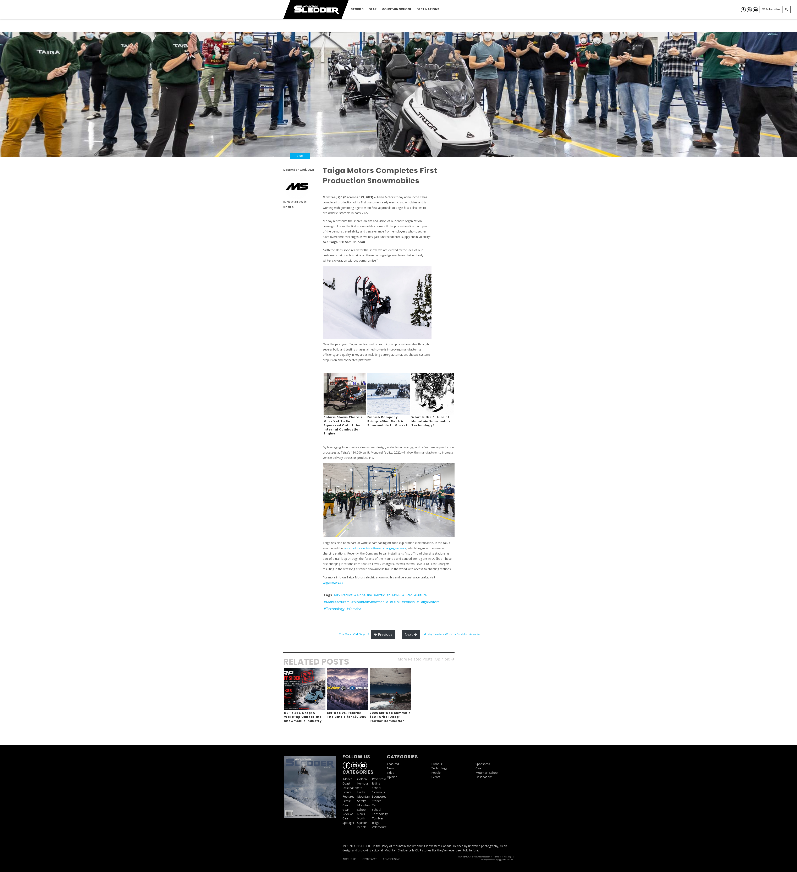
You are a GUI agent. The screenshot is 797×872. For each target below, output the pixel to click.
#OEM (395, 602)
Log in (511, 856)
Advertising (392, 859)
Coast (346, 783)
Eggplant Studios (505, 859)
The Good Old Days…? (354, 634)
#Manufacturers (337, 602)
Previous (384, 634)
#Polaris (408, 602)
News (361, 814)
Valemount (379, 827)
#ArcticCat (382, 595)
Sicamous (378, 792)
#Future (420, 595)
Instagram (749, 9)
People (362, 827)
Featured (348, 796)
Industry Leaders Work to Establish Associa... (452, 634)
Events (346, 792)
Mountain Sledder (297, 201)
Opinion (362, 823)
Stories (357, 9)
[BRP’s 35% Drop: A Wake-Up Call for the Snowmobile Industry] (304, 689)
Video (390, 773)
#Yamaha (353, 608)
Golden (362, 779)
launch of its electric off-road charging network (375, 548)
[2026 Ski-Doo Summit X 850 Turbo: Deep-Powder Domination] (390, 689)
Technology (380, 814)
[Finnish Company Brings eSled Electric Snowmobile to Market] (388, 394)
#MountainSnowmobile (369, 602)
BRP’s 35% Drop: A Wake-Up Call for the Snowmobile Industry (303, 717)
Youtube (755, 9)
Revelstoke (379, 779)
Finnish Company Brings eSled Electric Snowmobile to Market (387, 421)
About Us (349, 859)
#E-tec (407, 595)
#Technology (334, 608)
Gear (372, 9)
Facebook (743, 9)
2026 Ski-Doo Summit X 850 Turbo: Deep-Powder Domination (390, 717)
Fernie (346, 801)
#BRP (395, 595)
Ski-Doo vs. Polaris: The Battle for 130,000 (347, 715)
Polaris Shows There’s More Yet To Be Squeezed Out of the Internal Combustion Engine (343, 425)
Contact (369, 859)
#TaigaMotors (427, 602)
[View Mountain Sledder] (296, 186)
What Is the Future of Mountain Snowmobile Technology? (431, 421)
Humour (362, 783)
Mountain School (396, 9)
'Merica (347, 779)
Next (409, 634)
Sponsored (379, 796)
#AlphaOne (363, 595)
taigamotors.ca (333, 582)
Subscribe (772, 9)
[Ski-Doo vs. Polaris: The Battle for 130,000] (347, 689)
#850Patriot (343, 595)
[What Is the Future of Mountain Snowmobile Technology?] (432, 394)
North (361, 818)
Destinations (428, 9)
